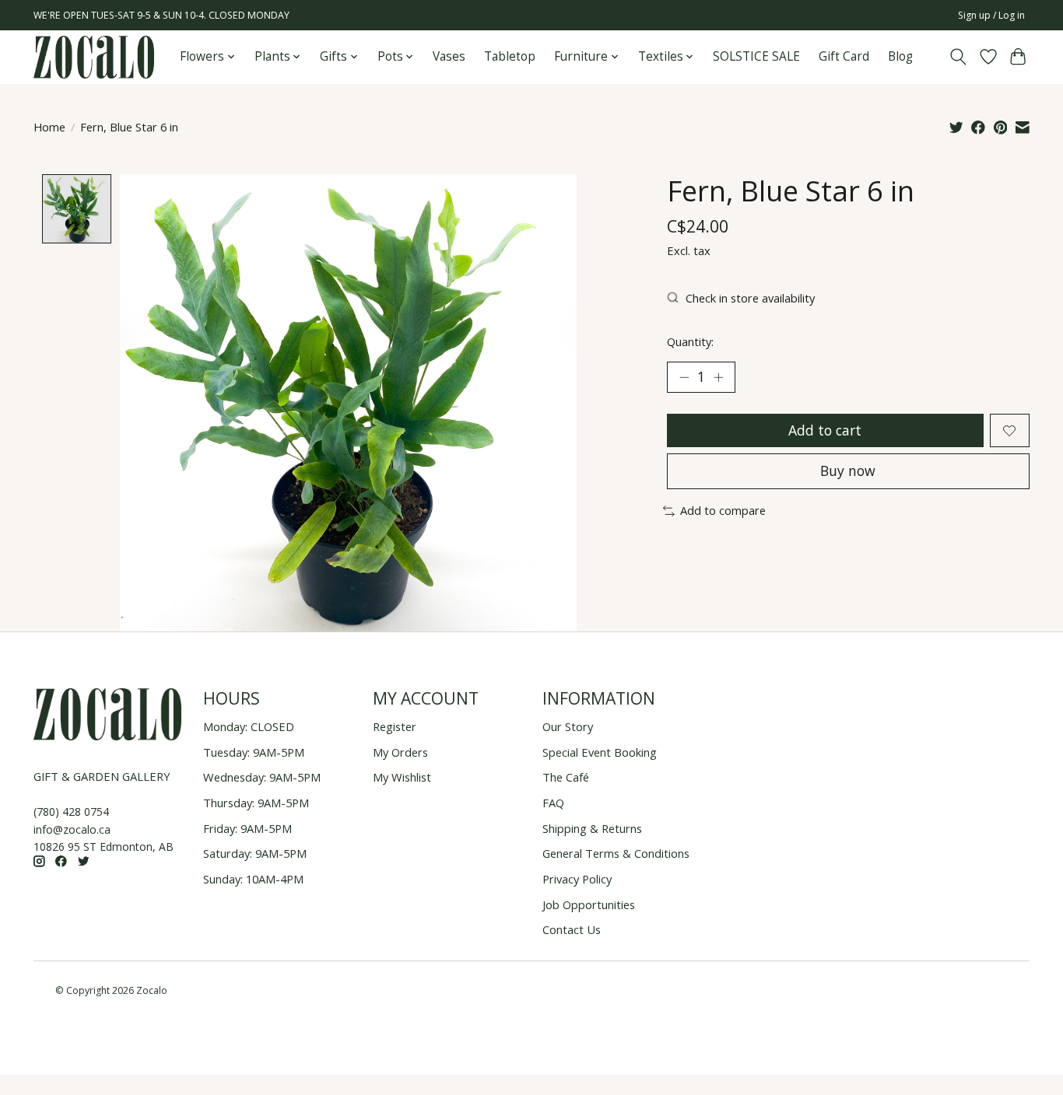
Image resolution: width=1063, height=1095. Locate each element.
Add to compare (723, 510)
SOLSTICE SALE (756, 56)
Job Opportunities (588, 904)
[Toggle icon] (958, 57)
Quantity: (690, 341)
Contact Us (571, 929)
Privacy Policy (577, 879)
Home (49, 127)
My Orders (400, 752)
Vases (449, 56)
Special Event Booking (599, 752)
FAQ (553, 802)
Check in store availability (750, 298)
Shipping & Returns (592, 828)
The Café (565, 777)
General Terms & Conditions (615, 853)
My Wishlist (402, 777)
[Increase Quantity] (718, 377)
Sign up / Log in (991, 15)
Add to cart (824, 430)
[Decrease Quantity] (684, 377)
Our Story (567, 726)
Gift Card (844, 56)
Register (394, 726)
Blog (900, 56)
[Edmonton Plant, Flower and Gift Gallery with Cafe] (93, 57)
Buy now (847, 470)
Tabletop (509, 56)
